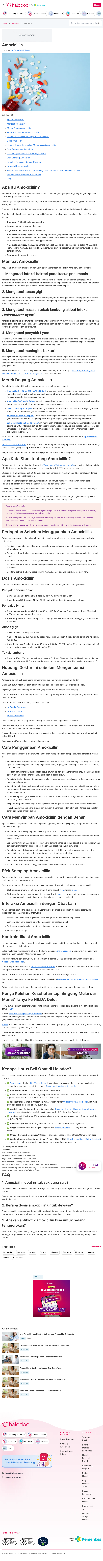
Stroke (43, 1252)
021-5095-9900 (11, 1477)
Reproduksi (18, 1258)
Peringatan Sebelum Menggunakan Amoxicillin (28, 136)
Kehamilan (54, 1252)
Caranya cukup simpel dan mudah (61, 1086)
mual (62, 890)
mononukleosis (64, 951)
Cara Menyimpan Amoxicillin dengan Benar (26, 153)
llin (29, 166)
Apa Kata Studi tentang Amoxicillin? (23, 132)
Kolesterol (67, 1252)
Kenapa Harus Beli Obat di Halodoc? (24, 174)
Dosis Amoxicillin (14, 141)
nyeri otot (62, 894)
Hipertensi (79, 1252)
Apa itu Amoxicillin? (15, 119)
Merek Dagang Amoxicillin (19, 128)
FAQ (9, 179)
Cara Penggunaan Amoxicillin (20, 149)
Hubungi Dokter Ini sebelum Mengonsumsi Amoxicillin (31, 145)
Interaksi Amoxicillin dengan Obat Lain (24, 162)
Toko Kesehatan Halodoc (14, 444)
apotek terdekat (62, 1127)
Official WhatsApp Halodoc (75, 1102)
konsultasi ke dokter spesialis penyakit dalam (78, 979)
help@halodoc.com (12, 1473)
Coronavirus (8, 1252)
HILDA (11, 1009)
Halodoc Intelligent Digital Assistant (25, 1013)
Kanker (6, 1258)
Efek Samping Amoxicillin (18, 157)
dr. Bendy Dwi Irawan (17, 707)
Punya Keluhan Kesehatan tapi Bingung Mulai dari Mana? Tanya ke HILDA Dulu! (43, 170)
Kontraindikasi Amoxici (17, 166)
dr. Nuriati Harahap (15, 715)
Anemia (91, 1252)
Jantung (32, 1252)
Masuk (97, 5)
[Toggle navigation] (3, 5)
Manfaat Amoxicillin (16, 124)
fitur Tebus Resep (38, 1083)
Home (5, 23)
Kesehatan (15, 23)
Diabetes (21, 1252)
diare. (74, 890)
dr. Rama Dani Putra (16, 711)
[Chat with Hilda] (89, 1166)
